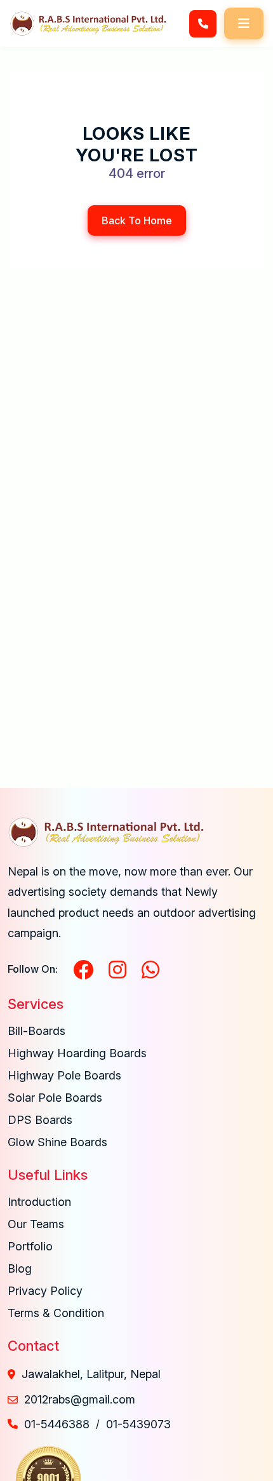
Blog (20, 1268)
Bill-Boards (36, 1031)
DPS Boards (40, 1119)
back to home (137, 220)
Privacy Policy (45, 1290)
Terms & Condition (56, 1313)
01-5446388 (57, 1424)
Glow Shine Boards (57, 1142)
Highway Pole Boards (64, 1075)
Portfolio (30, 1246)
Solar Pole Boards (55, 1097)
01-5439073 (138, 1424)
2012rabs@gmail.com (79, 1399)
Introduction (39, 1201)
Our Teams (36, 1224)
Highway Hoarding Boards (77, 1053)
